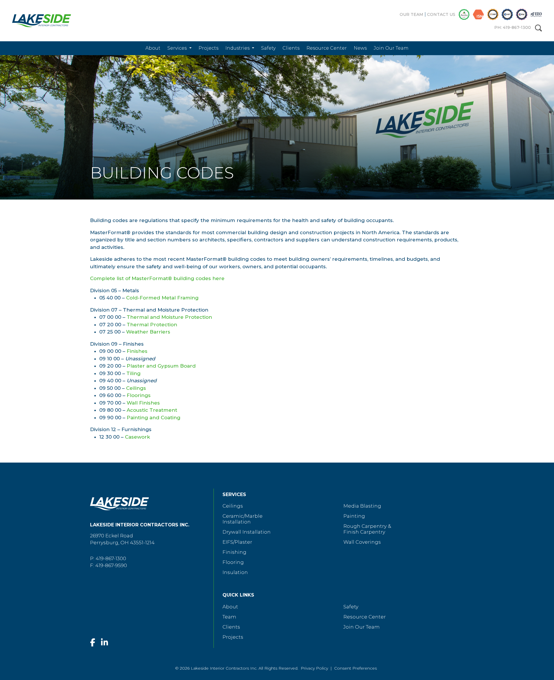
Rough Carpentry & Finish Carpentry (367, 529)
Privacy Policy (314, 668)
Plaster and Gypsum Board (161, 366)
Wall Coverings (362, 542)
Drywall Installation (246, 532)
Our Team (411, 14)
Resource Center (326, 48)
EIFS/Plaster (237, 542)
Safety (268, 48)
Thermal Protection (152, 324)
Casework (137, 437)
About (152, 48)
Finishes (137, 351)
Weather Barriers (148, 332)
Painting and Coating (153, 417)
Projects (208, 48)
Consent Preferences (355, 668)
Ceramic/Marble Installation (242, 519)
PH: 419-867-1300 (512, 27)
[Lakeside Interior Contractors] (37, 20)
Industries (238, 48)
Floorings (139, 395)
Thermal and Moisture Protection (169, 317)
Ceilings (136, 388)
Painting (354, 516)
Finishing (234, 552)
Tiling (133, 373)
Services (177, 48)
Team (229, 617)
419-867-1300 (111, 558)
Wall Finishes (143, 403)
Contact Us (441, 14)
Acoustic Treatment (152, 410)
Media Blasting (362, 506)
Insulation (235, 572)
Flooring (233, 562)
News (360, 48)
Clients (291, 48)
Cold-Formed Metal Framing (162, 298)
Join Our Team (391, 48)
